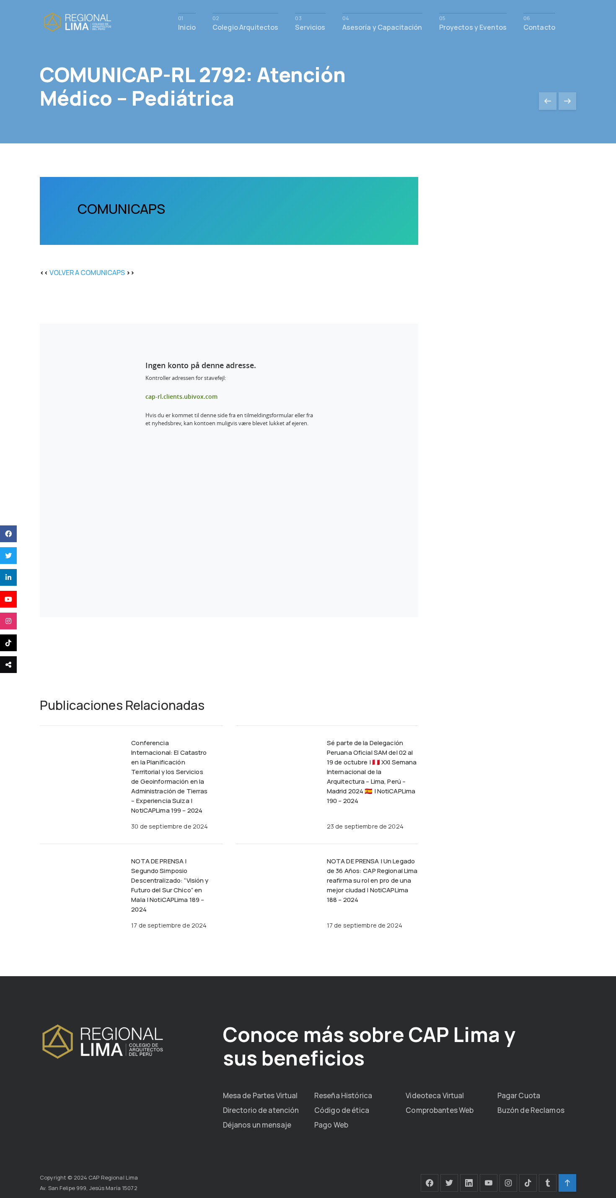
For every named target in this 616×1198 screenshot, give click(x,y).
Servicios (310, 27)
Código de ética (341, 1110)
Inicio (187, 27)
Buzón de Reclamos (530, 1110)
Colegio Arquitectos (245, 27)
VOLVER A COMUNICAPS (87, 272)
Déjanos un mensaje (257, 1125)
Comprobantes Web (440, 1110)
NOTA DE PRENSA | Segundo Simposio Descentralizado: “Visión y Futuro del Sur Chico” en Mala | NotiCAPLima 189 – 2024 (169, 885)
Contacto (539, 27)
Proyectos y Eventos (473, 27)
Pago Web (331, 1125)
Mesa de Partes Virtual (260, 1095)
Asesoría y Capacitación (382, 27)
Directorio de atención (261, 1110)
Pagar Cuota (518, 1095)
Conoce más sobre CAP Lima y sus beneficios (369, 1046)
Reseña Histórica (343, 1095)
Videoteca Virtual (435, 1095)
